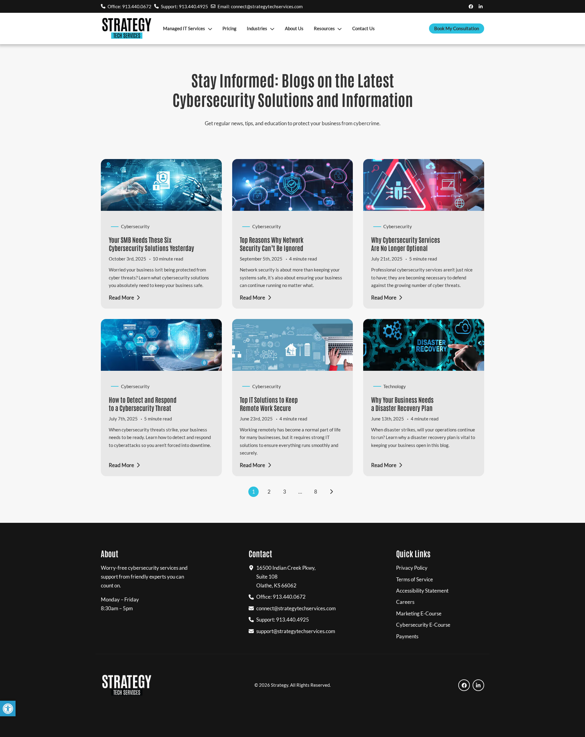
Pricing (229, 28)
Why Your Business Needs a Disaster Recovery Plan (402, 403)
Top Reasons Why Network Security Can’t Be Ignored (271, 243)
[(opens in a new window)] (470, 6)
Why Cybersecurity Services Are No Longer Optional (405, 243)
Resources (324, 28)
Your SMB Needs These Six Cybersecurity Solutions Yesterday (151, 243)
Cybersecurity (135, 226)
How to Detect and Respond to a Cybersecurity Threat (142, 403)
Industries (257, 28)
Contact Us (363, 28)
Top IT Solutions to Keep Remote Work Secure (269, 403)
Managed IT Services (184, 28)
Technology (394, 386)
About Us (294, 28)
